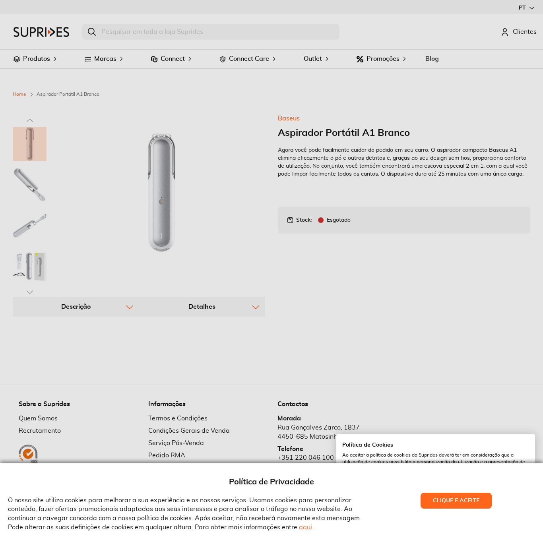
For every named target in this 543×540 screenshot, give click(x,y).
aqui (305, 527)
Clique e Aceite (456, 500)
